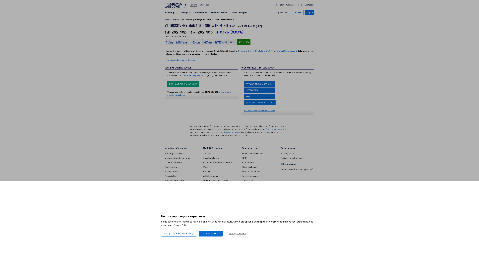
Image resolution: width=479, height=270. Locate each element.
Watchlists (290, 5)
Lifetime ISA (263, 51)
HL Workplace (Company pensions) (297, 169)
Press (205, 167)
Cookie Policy (180, 225)
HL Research (197, 42)
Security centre (288, 153)
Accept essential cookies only (178, 233)
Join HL (298, 12)
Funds (176, 19)
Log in (310, 12)
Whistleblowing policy (174, 180)
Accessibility (170, 176)
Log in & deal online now (183, 84)
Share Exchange (249, 167)
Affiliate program (210, 176)
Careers (206, 171)
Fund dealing (248, 162)
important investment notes (228, 132)
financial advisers (274, 129)
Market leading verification (215, 180)
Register (280, 5)
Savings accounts (250, 176)
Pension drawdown (251, 171)
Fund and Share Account (286, 51)
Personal (193, 5)
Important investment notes (177, 158)
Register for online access (292, 158)
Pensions (199, 12)
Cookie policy (171, 167)
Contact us (309, 5)
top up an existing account (191, 75)
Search (283, 12)
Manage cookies (237, 233)
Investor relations (211, 158)
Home (167, 19)
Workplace (204, 5)
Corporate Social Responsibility (217, 162)
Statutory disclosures (174, 153)
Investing (169, 12)
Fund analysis (208, 42)
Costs (233, 42)
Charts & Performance (182, 42)
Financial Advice (219, 12)
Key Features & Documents (221, 42)
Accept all (211, 233)
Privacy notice (171, 171)
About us (207, 153)
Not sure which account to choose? (259, 111)
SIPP (271, 51)
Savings (184, 12)
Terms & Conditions (174, 162)
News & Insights (239, 12)
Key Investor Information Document (181, 60)
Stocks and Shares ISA (247, 51)
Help (300, 5)
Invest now (244, 42)
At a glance (169, 42)
